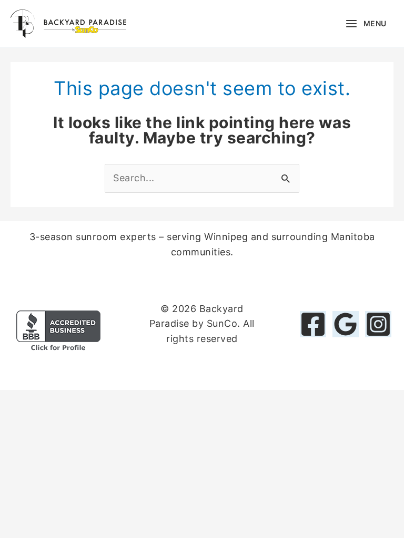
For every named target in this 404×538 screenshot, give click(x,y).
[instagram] (378, 324)
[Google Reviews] (345, 324)
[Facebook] (313, 324)
